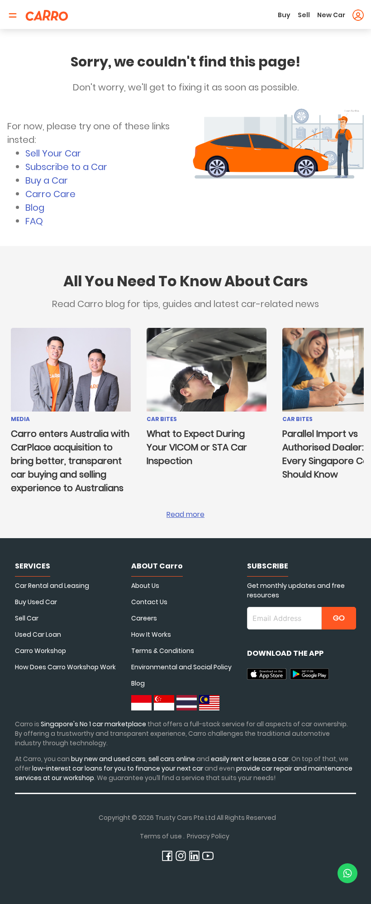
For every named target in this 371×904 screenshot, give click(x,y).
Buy (284, 14)
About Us (145, 585)
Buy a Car (46, 180)
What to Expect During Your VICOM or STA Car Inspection (197, 447)
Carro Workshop (40, 650)
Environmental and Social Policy (181, 667)
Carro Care (50, 194)
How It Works (151, 634)
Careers (144, 618)
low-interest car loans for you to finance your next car (117, 768)
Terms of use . (162, 836)
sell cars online (172, 758)
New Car (331, 14)
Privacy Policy (208, 836)
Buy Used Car (36, 601)
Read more (185, 514)
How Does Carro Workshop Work (65, 667)
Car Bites (162, 419)
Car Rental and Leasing (52, 585)
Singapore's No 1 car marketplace (93, 724)
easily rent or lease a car (250, 758)
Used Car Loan (38, 634)
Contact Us (149, 601)
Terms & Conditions (162, 650)
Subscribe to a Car (66, 167)
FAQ (34, 221)
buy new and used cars (108, 758)
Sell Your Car (53, 153)
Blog (34, 207)
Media (20, 419)
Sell (304, 14)
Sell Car (26, 618)
